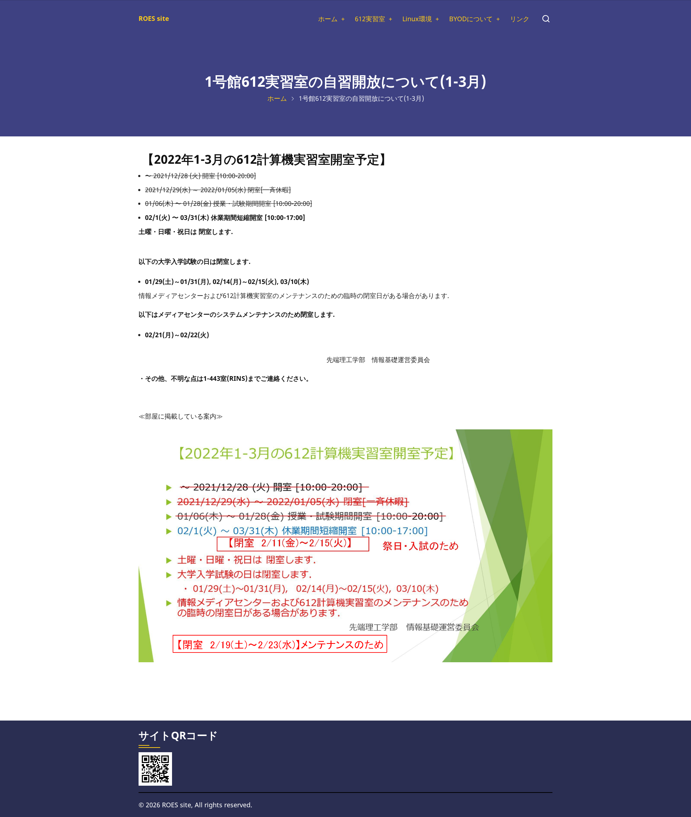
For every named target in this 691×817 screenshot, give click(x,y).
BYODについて (471, 18)
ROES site (154, 18)
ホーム (328, 18)
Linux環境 (417, 18)
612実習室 (370, 18)
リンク (519, 18)
